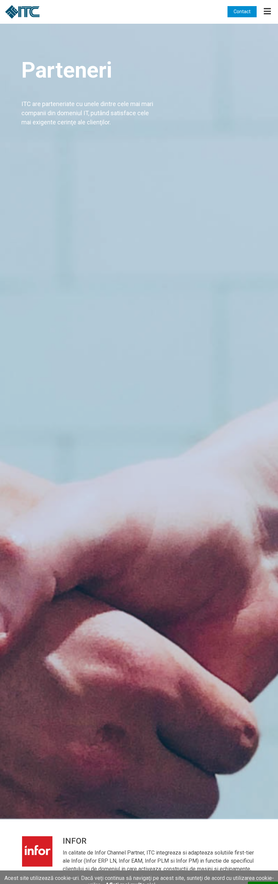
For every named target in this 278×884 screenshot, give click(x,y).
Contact (242, 11)
